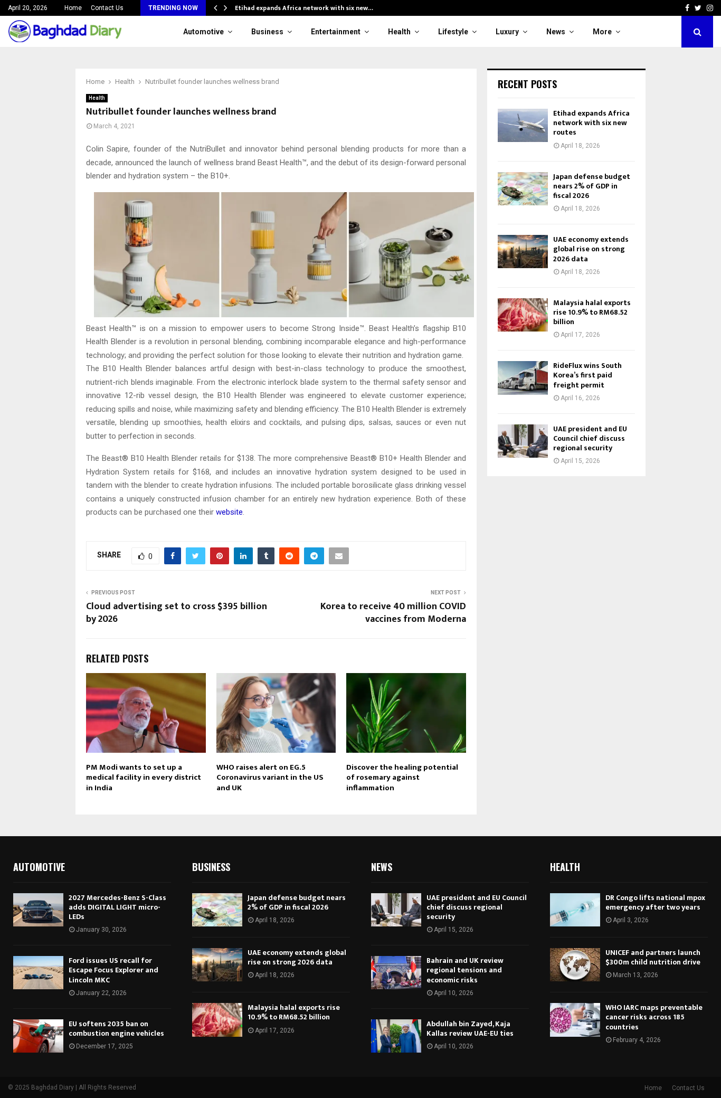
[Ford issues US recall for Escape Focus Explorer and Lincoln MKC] (38, 972)
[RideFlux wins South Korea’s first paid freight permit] (523, 377)
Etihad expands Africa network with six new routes (591, 122)
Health (399, 31)
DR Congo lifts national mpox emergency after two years (655, 902)
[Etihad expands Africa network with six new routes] (523, 125)
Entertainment (335, 31)
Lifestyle (453, 31)
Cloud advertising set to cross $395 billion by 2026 (176, 613)
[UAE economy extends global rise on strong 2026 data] (523, 251)
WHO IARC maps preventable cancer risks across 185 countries (654, 1017)
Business (267, 31)
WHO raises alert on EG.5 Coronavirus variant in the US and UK (270, 777)
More (602, 31)
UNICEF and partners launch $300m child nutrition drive (652, 957)
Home (73, 8)
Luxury (507, 31)
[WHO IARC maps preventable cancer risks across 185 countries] (575, 1019)
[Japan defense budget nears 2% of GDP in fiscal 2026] (523, 188)
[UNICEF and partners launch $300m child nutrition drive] (575, 964)
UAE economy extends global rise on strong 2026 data (591, 248)
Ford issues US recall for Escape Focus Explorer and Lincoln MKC (113, 970)
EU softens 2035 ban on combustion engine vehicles (116, 1028)
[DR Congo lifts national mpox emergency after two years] (575, 909)
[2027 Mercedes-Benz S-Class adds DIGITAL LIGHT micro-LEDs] (38, 909)
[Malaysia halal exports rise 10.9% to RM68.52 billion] (523, 315)
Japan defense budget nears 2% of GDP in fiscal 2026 (591, 186)
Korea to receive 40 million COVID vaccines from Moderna (393, 613)
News (555, 31)
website (229, 512)
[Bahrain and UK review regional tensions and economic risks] (396, 972)
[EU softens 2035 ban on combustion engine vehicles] (38, 1036)
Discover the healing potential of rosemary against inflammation (402, 777)
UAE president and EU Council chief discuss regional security (590, 438)
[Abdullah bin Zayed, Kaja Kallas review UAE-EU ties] (396, 1036)
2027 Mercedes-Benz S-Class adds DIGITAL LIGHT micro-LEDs (117, 907)
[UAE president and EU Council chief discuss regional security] (523, 441)
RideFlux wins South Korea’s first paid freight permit (587, 375)
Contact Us (107, 8)
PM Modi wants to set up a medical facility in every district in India (143, 777)
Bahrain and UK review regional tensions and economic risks (465, 970)
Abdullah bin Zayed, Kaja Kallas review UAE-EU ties (470, 1028)
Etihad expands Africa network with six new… (304, 8)
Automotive (203, 31)
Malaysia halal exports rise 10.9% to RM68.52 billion (592, 312)
